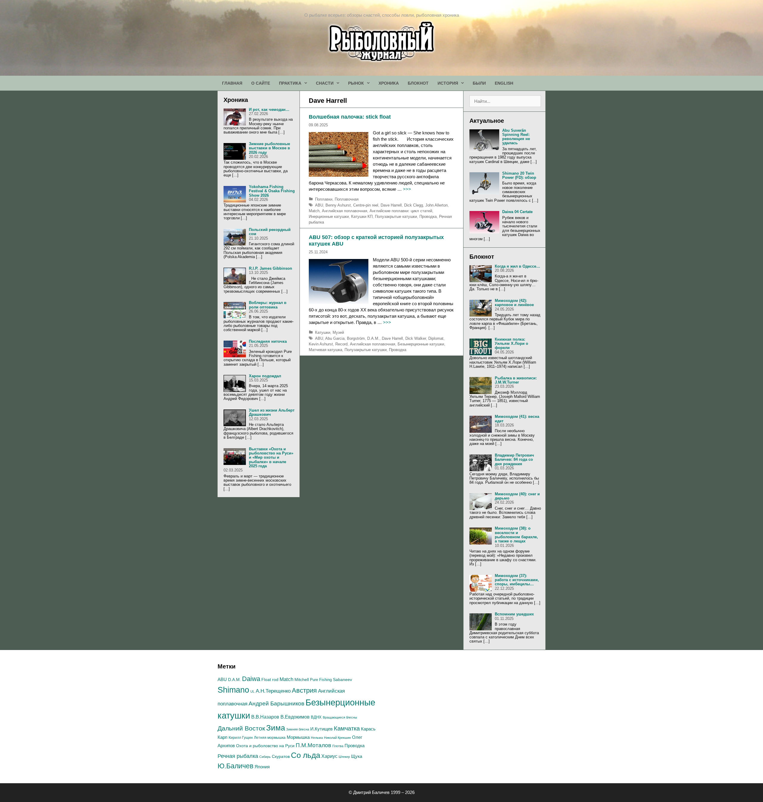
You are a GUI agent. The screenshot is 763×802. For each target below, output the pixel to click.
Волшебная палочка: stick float (350, 117)
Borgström (356, 338)
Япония (262, 766)
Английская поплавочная (344, 211)
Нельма (317, 737)
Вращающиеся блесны (340, 717)
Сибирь (265, 756)
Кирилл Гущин (241, 737)
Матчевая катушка (325, 350)
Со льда (305, 755)
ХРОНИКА (389, 83)
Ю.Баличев (235, 766)
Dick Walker (415, 338)
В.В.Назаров (265, 716)
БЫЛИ (479, 83)
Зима (275, 727)
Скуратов (281, 756)
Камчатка (347, 728)
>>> (407, 189)
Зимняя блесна (297, 729)
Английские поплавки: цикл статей (401, 211)
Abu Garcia (335, 338)
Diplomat (435, 338)
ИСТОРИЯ (448, 83)
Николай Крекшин (337, 737)
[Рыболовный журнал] (381, 40)
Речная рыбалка (238, 756)
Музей (338, 332)
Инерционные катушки (329, 216)
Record (341, 344)
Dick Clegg (413, 205)
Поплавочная (347, 199)
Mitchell (301, 679)
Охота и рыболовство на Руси (265, 745)
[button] (306, 83)
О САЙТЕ (260, 83)
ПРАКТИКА (290, 83)
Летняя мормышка (270, 738)
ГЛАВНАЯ (232, 83)
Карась (368, 728)
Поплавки (323, 199)
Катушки (322, 332)
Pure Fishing (321, 679)
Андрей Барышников (276, 703)
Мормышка (298, 737)
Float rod (269, 679)
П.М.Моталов (313, 745)
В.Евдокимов (295, 716)
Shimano (233, 689)
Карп (222, 737)
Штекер (344, 756)
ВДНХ (316, 717)
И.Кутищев (321, 729)
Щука (356, 756)
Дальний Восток (241, 728)
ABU (319, 205)
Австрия (304, 690)
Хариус (329, 756)
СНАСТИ (325, 83)
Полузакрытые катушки (396, 216)
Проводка (428, 216)
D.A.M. (373, 338)
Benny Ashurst (338, 205)
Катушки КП (362, 216)
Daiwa (251, 678)
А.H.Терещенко (273, 691)
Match (314, 211)
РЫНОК (356, 83)
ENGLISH (504, 83)
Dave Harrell (391, 205)
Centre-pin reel (365, 205)
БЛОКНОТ (418, 83)
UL (252, 691)
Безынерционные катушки (421, 344)
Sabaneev (342, 679)
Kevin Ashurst (321, 344)
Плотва (337, 746)
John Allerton (436, 205)
